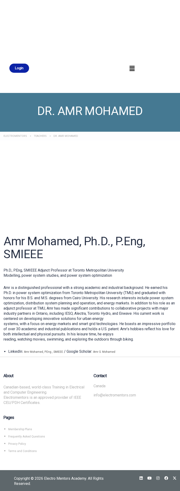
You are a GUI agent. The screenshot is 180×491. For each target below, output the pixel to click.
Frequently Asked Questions (26, 436)
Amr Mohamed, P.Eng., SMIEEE (43, 351)
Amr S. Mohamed (104, 351)
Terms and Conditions (22, 451)
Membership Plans (20, 429)
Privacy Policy (17, 443)
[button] (132, 69)
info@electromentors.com (115, 395)
